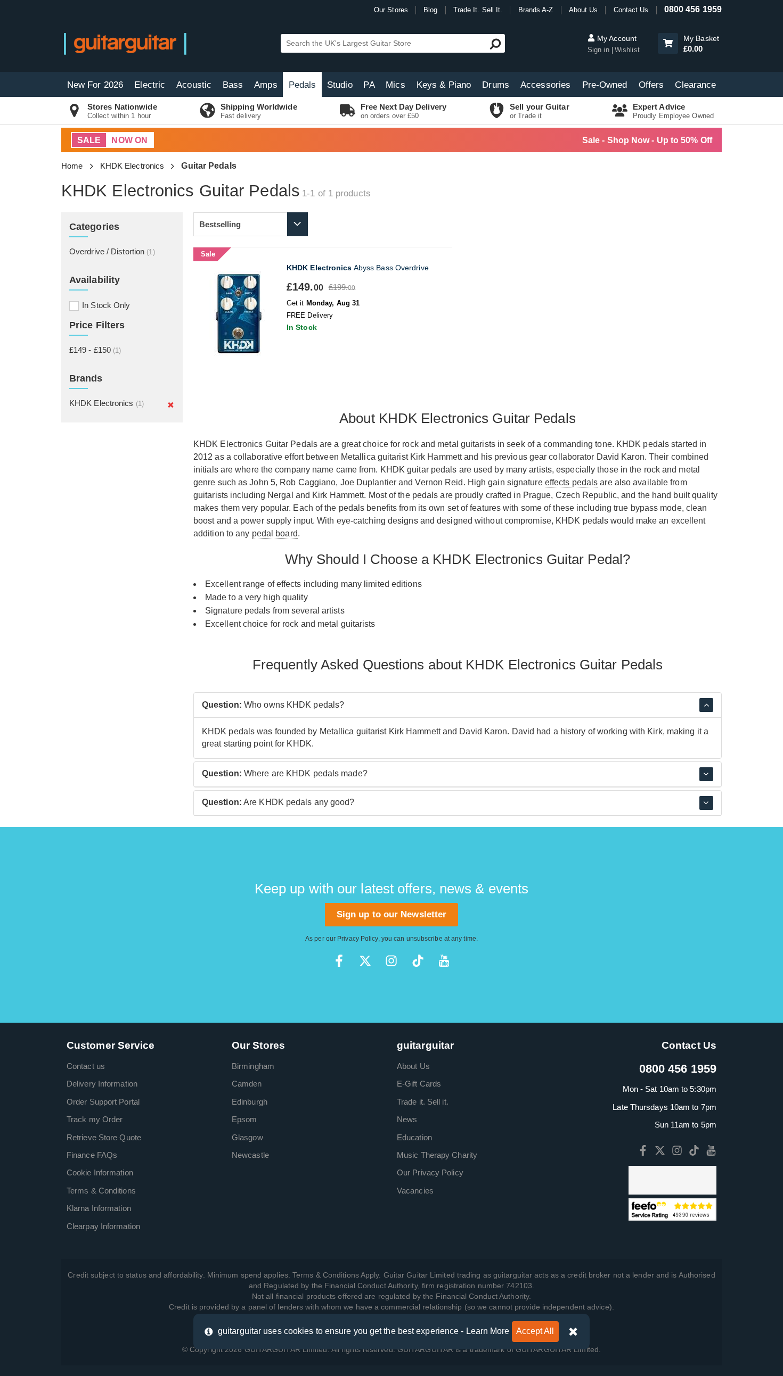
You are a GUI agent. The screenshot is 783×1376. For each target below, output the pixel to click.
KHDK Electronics (132, 165)
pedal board (275, 533)
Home (72, 165)
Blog (430, 10)
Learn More (488, 1331)
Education (414, 1137)
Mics (395, 85)
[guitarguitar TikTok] (418, 960)
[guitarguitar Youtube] (444, 960)
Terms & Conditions (101, 1190)
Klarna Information (99, 1208)
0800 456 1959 (693, 9)
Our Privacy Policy (430, 1172)
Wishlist (627, 50)
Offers (651, 85)
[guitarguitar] (125, 43)
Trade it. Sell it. (422, 1101)
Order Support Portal (103, 1101)
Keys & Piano (444, 85)
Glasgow (247, 1137)
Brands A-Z (535, 10)
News (407, 1119)
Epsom (244, 1119)
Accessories (545, 85)
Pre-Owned (604, 85)
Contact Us (631, 10)
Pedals (302, 85)
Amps (265, 85)
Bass (233, 85)
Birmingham (253, 1066)
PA (368, 85)
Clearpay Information (103, 1226)
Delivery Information (102, 1083)
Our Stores (391, 10)
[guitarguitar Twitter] (365, 960)
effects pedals (571, 482)
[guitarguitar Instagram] (391, 960)
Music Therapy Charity (437, 1154)
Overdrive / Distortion (112, 251)
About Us (583, 10)
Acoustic (193, 85)
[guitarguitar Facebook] (339, 960)
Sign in (599, 50)
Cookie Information (100, 1172)
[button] (668, 43)
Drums (495, 85)
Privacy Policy (357, 938)
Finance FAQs (92, 1154)
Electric (149, 85)
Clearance (695, 85)
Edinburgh (249, 1101)
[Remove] (171, 404)
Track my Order (95, 1119)
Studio (340, 85)
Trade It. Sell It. (478, 10)
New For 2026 (95, 85)
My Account (616, 38)
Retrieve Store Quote (104, 1137)
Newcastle (250, 1154)
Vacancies (415, 1190)
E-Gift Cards (419, 1083)
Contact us (86, 1066)
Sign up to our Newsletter (392, 914)
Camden (247, 1083)
